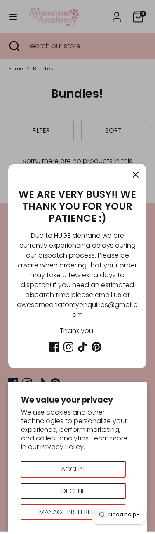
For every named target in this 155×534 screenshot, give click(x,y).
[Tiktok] (82, 347)
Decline (73, 491)
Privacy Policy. (62, 447)
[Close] (136, 175)
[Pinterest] (96, 347)
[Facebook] (54, 347)
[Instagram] (68, 347)
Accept (73, 469)
